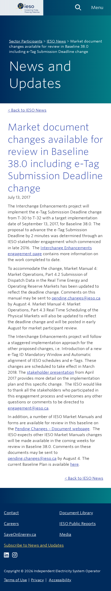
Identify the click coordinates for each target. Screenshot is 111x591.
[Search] (78, 5)
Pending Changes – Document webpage (52, 428)
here (74, 464)
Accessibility (60, 580)
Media (65, 534)
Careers (11, 523)
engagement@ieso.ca (28, 408)
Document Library (76, 512)
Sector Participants (25, 41)
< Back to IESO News (27, 110)
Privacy (37, 580)
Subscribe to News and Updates (34, 545)
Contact (11, 512)
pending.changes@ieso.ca (76, 298)
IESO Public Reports (77, 523)
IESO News (56, 41)
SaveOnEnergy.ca (20, 534)
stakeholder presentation (50, 372)
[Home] (21, 7)
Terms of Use (15, 580)
